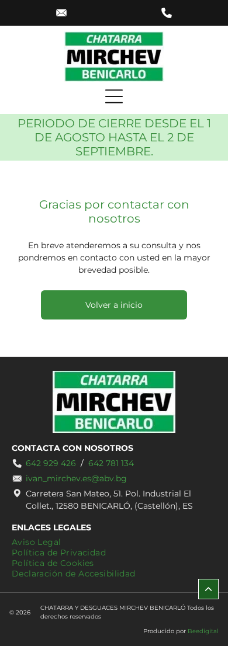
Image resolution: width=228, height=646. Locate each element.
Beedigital (203, 631)
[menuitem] (36, 542)
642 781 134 (111, 463)
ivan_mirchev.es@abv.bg (76, 478)
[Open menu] (114, 96)
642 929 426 (51, 463)
